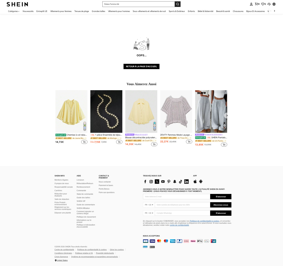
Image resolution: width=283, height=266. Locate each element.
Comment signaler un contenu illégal (85, 212)
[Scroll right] (274, 11)
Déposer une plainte (63, 213)
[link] (257, 4)
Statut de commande (85, 194)
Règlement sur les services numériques (63, 208)
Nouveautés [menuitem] (28, 11)
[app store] (195, 183)
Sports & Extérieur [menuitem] (177, 11)
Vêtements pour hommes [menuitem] (119, 11)
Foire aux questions (107, 192)
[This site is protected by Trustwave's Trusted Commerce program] (145, 247)
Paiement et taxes (106, 185)
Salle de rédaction (62, 199)
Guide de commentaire (86, 205)
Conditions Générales (63, 253)
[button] (269, 4)
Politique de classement (86, 217)
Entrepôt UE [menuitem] (41, 11)
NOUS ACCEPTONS (151, 236)
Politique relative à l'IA (84, 253)
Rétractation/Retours (85, 183)
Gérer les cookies (117, 250)
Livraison (80, 180)
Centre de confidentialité (64, 250)
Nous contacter (105, 182)
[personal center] (251, 4)
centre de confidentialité (179, 225)
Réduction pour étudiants (61, 195)
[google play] (201, 183)
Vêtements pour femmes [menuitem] (60, 11)
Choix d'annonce (61, 257)
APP (195, 176)
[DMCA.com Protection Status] (152, 247)
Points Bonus (104, 189)
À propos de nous (62, 183)
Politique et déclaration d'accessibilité (86, 226)
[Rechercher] (178, 4)
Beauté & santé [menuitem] (223, 11)
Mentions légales (61, 180)
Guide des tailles (83, 198)
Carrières (58, 191)
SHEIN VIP (81, 201)
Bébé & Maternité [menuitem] (205, 11)
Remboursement (83, 187)
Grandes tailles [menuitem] (98, 11)
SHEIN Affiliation (83, 208)
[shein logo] (17, 4)
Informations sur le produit (84, 221)
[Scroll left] (271, 11)
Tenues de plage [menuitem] (81, 11)
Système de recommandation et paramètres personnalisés (94, 257)
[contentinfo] (187, 241)
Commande (81, 191)
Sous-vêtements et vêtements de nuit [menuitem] (149, 11)
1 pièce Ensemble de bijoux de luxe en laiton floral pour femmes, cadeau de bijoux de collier (106, 135)
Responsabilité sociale (64, 187)
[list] (166, 181)
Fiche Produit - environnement (61, 203)
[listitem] (71, 118)
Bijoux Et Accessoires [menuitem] (255, 11)
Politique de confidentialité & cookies (204, 221)
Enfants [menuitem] (191, 11)
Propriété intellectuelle (105, 253)
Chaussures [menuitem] (238, 11)
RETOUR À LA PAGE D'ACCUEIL (141, 66)
